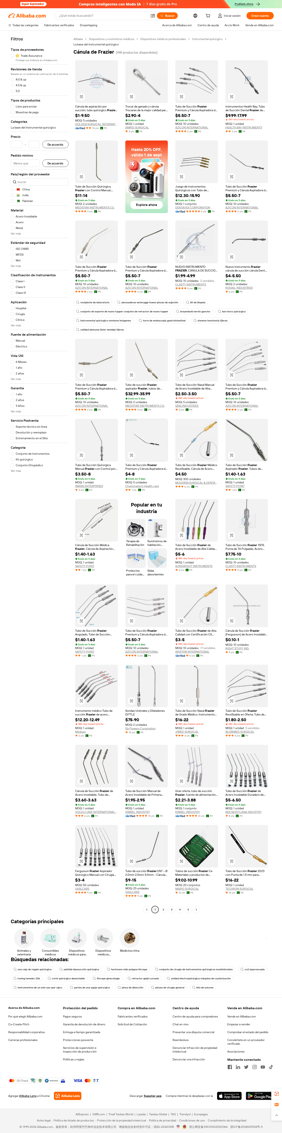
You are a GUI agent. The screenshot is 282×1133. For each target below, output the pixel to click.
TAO (173, 1114)
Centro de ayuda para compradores (195, 1016)
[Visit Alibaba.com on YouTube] (262, 1067)
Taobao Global (158, 1114)
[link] (276, 1093)
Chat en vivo (180, 1024)
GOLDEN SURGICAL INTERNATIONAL (96, 124)
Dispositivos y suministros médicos (111, 39)
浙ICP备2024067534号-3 (246, 1126)
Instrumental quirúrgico (207, 39)
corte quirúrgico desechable (68, 978)
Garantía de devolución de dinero (84, 1024)
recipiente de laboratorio (94, 302)
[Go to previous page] (146, 909)
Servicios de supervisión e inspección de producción (80, 1049)
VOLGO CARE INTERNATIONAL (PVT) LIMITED (96, 812)
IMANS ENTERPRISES (89, 486)
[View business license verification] (178, 1127)
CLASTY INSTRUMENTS (190, 284)
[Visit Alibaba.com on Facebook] (229, 1067)
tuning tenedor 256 (29, 978)
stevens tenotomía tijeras (212, 320)
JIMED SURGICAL (187, 731)
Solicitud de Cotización (132, 1024)
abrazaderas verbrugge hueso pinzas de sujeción (149, 302)
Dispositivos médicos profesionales (163, 39)
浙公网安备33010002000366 (208, 1126)
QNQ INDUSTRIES (186, 405)
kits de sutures (204, 987)
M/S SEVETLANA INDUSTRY (243, 812)
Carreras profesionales (23, 1040)
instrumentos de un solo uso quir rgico (40, 987)
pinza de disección (132, 987)
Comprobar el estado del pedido (247, 1032)
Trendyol (185, 1114)
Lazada (141, 1114)
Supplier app (153, 1096)
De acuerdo (55, 144)
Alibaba (78, 39)
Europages (201, 1114)
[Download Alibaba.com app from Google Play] (260, 1096)
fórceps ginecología (108, 978)
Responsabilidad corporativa (26, 1032)
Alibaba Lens (28, 1096)
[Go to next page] (196, 909)
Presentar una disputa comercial (193, 1032)
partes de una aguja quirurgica (92, 987)
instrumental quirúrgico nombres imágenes (105, 320)
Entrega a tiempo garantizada (81, 1032)
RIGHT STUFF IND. (237, 648)
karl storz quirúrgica (234, 311)
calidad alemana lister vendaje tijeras (102, 329)
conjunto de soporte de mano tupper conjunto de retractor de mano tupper (124, 311)
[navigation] (40, 475)
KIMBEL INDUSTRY (137, 812)
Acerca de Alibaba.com (24, 1007)
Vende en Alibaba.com (241, 1016)
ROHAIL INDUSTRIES (239, 287)
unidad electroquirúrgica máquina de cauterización (201, 978)
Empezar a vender (238, 1024)
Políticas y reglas (73, 1059)
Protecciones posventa (78, 1040)
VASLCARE (82, 888)
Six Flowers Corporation (140, 728)
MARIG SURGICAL (187, 888)
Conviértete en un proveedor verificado (246, 1041)
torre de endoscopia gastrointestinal (164, 320)
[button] (152, 15)
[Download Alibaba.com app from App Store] (229, 1096)
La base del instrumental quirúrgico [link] (96, 44)
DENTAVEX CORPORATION (192, 207)
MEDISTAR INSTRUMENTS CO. (94, 207)
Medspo (80, 731)
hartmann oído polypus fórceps (129, 969)
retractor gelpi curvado (145, 978)
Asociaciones (236, 1051)
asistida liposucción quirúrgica (81, 969)
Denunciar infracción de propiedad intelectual (195, 1049)
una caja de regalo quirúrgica (35, 969)
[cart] (209, 16)
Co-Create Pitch (18, 1024)
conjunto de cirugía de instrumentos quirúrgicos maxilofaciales (196, 969)
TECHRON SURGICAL (239, 888)
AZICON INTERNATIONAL (191, 127)
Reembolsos (181, 1040)
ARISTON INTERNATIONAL (192, 651)
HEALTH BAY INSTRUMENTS (243, 127)
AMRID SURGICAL (137, 127)
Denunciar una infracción (189, 1059)
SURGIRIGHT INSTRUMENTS (193, 566)
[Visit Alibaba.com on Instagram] (254, 1067)
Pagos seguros (72, 1016)
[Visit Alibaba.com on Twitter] (246, 1067)
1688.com (98, 1114)
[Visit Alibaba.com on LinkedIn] (238, 1067)
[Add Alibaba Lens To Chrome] (67, 1096)
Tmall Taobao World (120, 1114)
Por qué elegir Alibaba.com (25, 1016)
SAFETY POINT (235, 486)
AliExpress (82, 1114)
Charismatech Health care (142, 486)
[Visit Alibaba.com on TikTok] (271, 1067)
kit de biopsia (197, 302)
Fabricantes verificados (133, 1016)
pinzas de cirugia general (169, 987)
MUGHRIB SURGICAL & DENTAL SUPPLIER (196, 482)
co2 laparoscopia (255, 969)
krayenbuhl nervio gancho (195, 311)
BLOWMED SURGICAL (239, 731)
